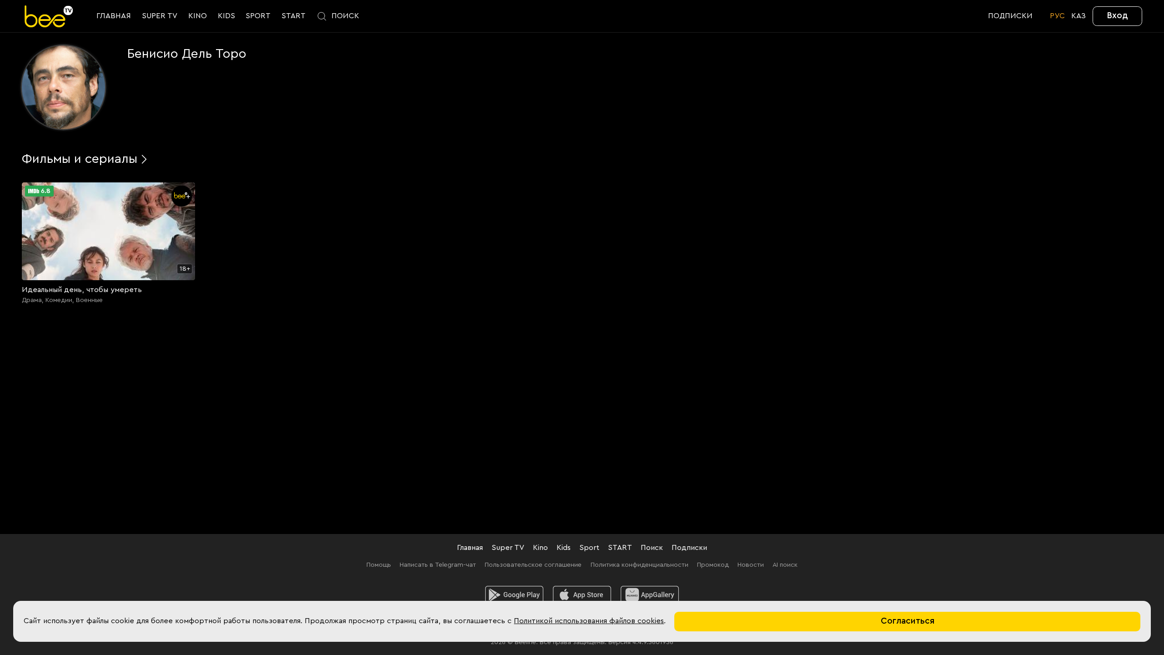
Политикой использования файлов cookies (589, 621)
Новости (751, 564)
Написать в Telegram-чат (438, 564)
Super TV (508, 547)
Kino (540, 547)
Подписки (689, 547)
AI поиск (785, 564)
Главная (470, 547)
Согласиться (907, 621)
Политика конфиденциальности (639, 564)
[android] (514, 595)
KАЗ (1078, 16)
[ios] (582, 595)
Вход (1117, 15)
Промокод (713, 564)
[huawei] (649, 595)
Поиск (652, 547)
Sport (589, 547)
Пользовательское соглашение (533, 564)
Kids (564, 547)
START (620, 547)
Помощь (378, 564)
